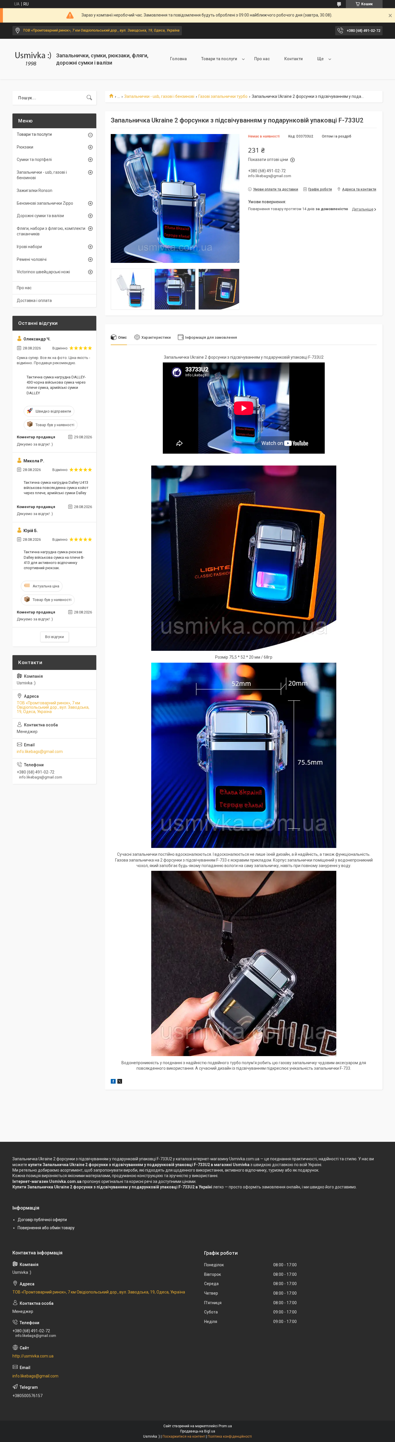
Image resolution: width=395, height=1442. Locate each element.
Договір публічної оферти (42, 1219)
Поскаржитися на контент (184, 1436)
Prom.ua (225, 1426)
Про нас (262, 58)
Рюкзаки (25, 147)
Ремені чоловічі (32, 259)
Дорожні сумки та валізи (40, 215)
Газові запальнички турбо (223, 96)
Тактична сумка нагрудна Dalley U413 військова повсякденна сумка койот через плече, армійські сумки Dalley (56, 487)
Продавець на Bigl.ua (197, 1431)
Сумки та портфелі (34, 159)
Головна (178, 58)
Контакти (293, 58)
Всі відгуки (54, 637)
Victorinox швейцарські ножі (43, 272)
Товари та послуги (219, 58)
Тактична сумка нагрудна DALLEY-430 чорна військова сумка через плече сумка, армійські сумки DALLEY (56, 385)
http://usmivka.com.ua (32, 1356)
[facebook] (113, 1082)
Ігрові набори (29, 246)
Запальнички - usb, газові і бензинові (159, 96)
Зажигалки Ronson (34, 190)
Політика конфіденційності (230, 1436)
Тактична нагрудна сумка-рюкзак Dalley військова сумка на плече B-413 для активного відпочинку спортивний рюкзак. (54, 560)
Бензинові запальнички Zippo (45, 203)
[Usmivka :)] (32, 59)
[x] (119, 1082)
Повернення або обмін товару (46, 1227)
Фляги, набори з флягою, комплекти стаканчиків (51, 231)
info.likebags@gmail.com (40, 751)
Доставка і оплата (34, 300)
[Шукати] (89, 98)
